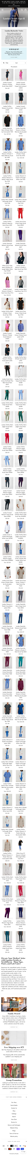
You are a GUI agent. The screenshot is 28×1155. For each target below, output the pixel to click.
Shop (14, 1111)
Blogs (14, 1131)
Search (14, 1116)
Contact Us (14, 1091)
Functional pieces (18, 988)
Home (13, 16)
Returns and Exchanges (14, 1125)
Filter (6, 63)
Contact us (8, 1084)
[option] (14, 4)
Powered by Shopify (14, 1153)
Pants (15, 979)
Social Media (14, 1105)
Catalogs (14, 1114)
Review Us (14, 1122)
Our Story (13, 1102)
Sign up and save (14, 1141)
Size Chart (14, 1119)
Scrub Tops (8, 979)
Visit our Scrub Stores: (14, 1097)
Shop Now (14, 1060)
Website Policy (14, 1128)
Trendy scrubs (23, 986)
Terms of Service (14, 1133)
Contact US (14, 1027)
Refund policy (14, 1136)
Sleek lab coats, (6, 988)
